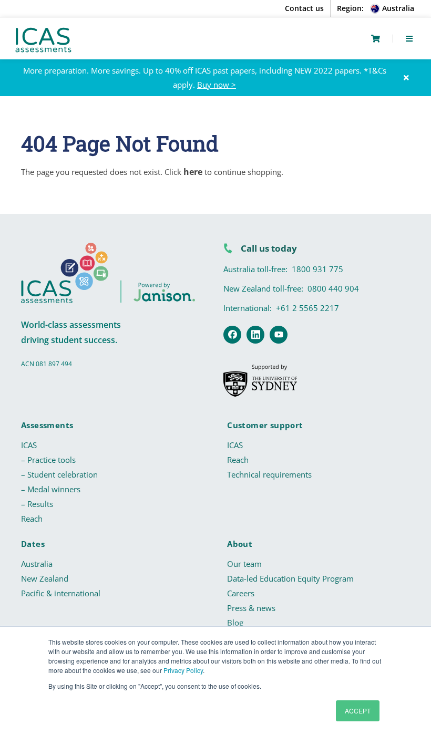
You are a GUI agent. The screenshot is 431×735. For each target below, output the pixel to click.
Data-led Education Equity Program (290, 578)
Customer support (265, 425)
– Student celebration (59, 474)
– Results (37, 504)
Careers (240, 593)
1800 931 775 (317, 269)
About (239, 544)
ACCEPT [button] (358, 710)
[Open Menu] (409, 38)
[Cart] (375, 38)
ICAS (29, 445)
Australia (37, 563)
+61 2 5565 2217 (307, 308)
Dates (33, 544)
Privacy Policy (183, 670)
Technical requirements (269, 474)
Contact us (304, 8)
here (192, 172)
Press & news (251, 608)
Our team (244, 563)
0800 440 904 (333, 288)
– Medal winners (50, 489)
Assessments (47, 425)
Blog (235, 622)
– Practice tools (48, 459)
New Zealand (44, 578)
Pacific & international (60, 593)
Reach (32, 518)
